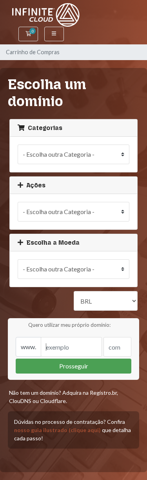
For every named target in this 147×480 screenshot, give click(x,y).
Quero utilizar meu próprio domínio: (69, 325)
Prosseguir (73, 366)
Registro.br (103, 392)
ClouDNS (20, 401)
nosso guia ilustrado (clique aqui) (57, 430)
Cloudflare (53, 401)
